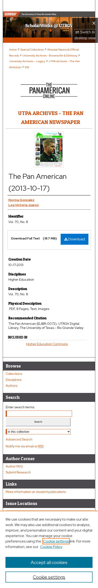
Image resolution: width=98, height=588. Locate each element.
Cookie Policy (51, 546)
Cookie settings (56, 541)
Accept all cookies (49, 562)
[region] (49, 549)
